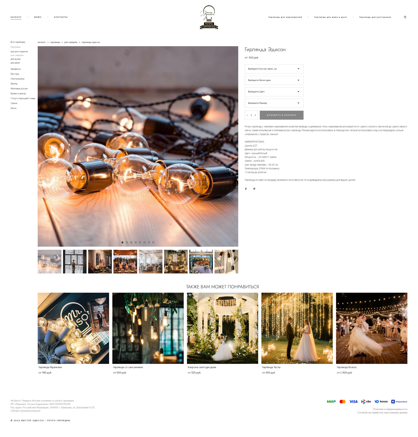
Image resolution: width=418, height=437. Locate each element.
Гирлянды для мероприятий (285, 17)
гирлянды (55, 42)
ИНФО (38, 17)
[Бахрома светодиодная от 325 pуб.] (222, 328)
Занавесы (16, 69)
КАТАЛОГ (16, 17)
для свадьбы (17, 55)
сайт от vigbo (209, 429)
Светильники (17, 78)
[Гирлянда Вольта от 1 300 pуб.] (371, 328)
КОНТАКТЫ (61, 17)
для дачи (15, 62)
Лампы (14, 83)
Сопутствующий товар (23, 98)
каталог (42, 42)
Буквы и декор (18, 93)
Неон (13, 108)
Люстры (15, 73)
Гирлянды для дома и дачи (330, 17)
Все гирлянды (18, 42)
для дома (15, 59)
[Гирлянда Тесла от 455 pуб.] (297, 328)
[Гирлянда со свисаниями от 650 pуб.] (148, 328)
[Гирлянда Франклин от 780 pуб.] (73, 328)
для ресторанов (19, 51)
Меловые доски (19, 88)
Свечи (14, 103)
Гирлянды (15, 47)
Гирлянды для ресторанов (375, 17)
